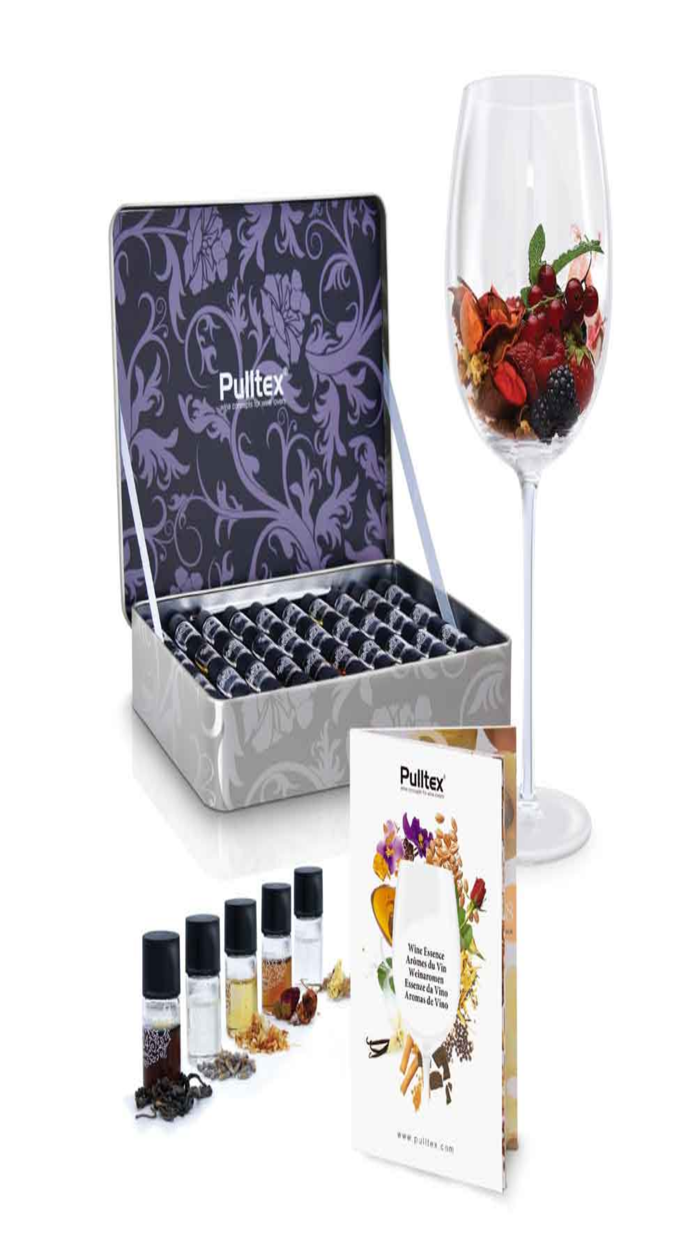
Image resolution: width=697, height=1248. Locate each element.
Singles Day (34, 1166)
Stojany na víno (37, 1120)
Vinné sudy (34, 1129)
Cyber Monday (37, 1171)
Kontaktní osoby (38, 1156)
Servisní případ (37, 1138)
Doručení (32, 1148)
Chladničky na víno (41, 1115)
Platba (29, 1143)
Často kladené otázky (42, 1133)
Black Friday (35, 1161)
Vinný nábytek (36, 1124)
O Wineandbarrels (39, 1151)
